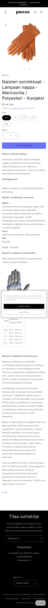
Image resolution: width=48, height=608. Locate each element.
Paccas (11, 594)
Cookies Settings (24, 312)
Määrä (4, 130)
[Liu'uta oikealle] (29, 68)
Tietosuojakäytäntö (12, 598)
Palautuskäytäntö (39, 594)
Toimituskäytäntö (39, 598)
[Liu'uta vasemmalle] (18, 68)
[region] (24, 304)
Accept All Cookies (24, 306)
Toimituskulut (17, 108)
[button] (6, 12)
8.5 (6, 124)
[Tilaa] (40, 538)
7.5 (24, 118)
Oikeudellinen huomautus (25, 603)
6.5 (6, 118)
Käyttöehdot (26, 598)
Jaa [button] (5, 492)
